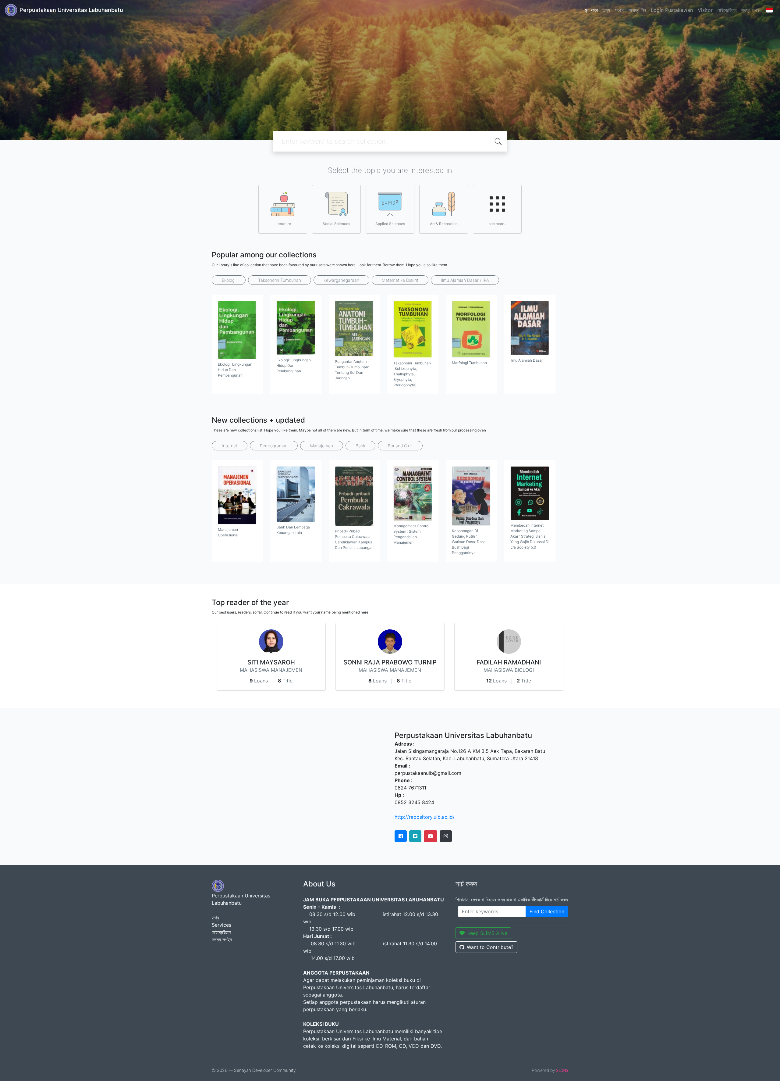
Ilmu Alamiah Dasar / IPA (465, 280)
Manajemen (321, 445)
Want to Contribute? (490, 947)
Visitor (705, 10)
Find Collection (547, 911)
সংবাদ (619, 10)
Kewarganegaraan (341, 280)
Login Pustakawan (672, 10)
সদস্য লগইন (751, 10)
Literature (283, 223)
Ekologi (229, 280)
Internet (229, 445)
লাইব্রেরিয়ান (727, 10)
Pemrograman (274, 445)
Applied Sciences (390, 223)
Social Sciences (336, 223)
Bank (360, 445)
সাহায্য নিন (637, 10)
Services (221, 925)
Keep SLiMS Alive (487, 933)
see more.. (497, 223)
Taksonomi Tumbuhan (279, 280)
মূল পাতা (591, 10)
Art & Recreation (444, 223)
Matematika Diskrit (400, 280)
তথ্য (606, 10)
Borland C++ (400, 445)
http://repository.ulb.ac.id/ (425, 817)
